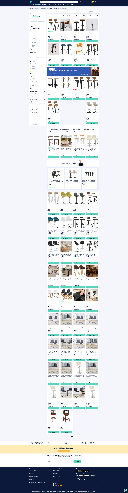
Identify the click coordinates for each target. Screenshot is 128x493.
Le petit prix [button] (55, 169)
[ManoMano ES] (61, 485)
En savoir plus (74, 464)
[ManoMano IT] (53, 485)
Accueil (30, 8)
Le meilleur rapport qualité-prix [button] (72, 169)
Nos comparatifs (55, 473)
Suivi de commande (32, 470)
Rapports (89, 491)
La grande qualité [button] (88, 169)
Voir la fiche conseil (84, 74)
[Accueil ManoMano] (34, 2)
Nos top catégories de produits (58, 471)
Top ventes (55, 479)
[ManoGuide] (125, 490)
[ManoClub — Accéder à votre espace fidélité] (92, 2)
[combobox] (93, 12)
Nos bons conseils (56, 470)
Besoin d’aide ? (31, 473)
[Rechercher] (41, 2)
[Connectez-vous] (95, 2)
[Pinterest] (82, 480)
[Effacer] (77, 2)
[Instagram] (84, 480)
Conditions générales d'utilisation (73, 491)
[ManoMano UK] (56, 485)
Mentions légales (49, 491)
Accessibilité (94, 491)
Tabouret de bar (56, 8)
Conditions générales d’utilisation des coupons (37, 482)
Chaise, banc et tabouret (49, 8)
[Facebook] (79, 480)
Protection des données (57, 491)
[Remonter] (97, 486)
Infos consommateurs (83, 491)
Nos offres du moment (56, 476)
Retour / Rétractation (32, 471)
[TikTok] (87, 480)
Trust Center (64, 491)
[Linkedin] (77, 480)
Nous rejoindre (32, 479)
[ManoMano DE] (58, 485)
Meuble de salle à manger (42, 8)
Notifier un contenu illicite (33, 476)
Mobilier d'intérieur (35, 8)
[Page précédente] (70, 436)
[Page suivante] (76, 436)
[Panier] (98, 2)
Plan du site (43, 491)
